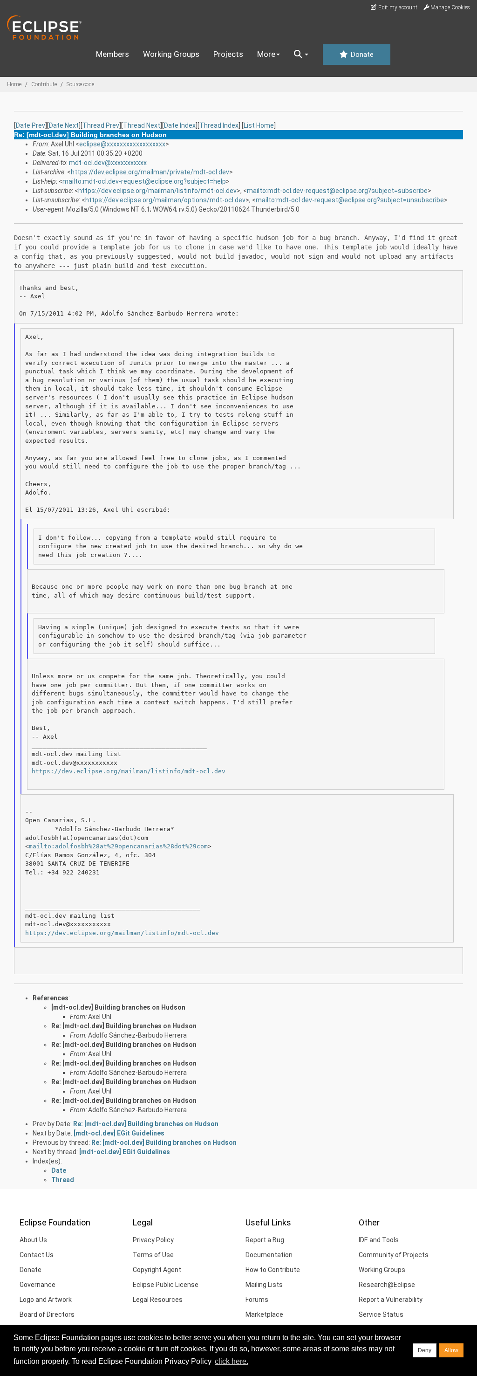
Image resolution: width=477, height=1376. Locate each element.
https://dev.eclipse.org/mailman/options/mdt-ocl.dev (165, 200)
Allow (451, 1350)
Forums (256, 1299)
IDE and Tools (379, 1240)
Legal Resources (158, 1299)
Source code (80, 84)
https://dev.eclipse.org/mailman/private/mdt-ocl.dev (150, 172)
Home (14, 84)
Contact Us (37, 1255)
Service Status (381, 1314)
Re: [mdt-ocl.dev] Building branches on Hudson (124, 1026)
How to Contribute (272, 1269)
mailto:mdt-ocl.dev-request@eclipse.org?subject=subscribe (337, 190)
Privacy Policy (153, 1240)
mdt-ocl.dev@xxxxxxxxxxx (108, 162)
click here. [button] (231, 1361)
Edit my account (397, 7)
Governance (37, 1284)
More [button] (266, 54)
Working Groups (171, 54)
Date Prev (30, 125)
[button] (301, 54)
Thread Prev (100, 125)
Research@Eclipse (387, 1284)
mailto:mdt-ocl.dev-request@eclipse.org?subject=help (144, 181)
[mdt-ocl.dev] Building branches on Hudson (118, 1007)
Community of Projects (394, 1255)
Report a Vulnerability (390, 1299)
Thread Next (141, 125)
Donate (361, 54)
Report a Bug (264, 1240)
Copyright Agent (157, 1269)
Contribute (44, 84)
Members (112, 54)
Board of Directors (47, 1314)
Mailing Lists (264, 1284)
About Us (33, 1240)
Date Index (180, 125)
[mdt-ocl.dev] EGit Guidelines (119, 1133)
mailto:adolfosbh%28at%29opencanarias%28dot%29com (118, 846)
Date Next (64, 125)
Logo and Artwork (46, 1299)
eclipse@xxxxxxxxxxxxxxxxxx (122, 144)
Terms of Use (153, 1255)
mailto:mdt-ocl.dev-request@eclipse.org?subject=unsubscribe (350, 200)
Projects (228, 54)
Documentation (269, 1255)
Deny (424, 1350)
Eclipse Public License (165, 1284)
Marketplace (264, 1314)
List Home (259, 125)
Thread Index (218, 125)
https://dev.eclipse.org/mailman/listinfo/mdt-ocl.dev (157, 190)
